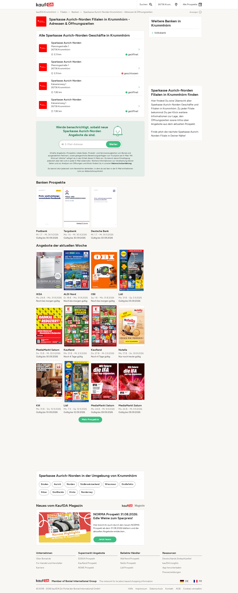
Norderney (87, 492)
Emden (44, 484)
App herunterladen (171, 567)
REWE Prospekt (86, 567)
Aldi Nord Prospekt (129, 558)
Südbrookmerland (89, 484)
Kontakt (169, 588)
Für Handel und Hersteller (49, 563)
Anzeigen (194, 12)
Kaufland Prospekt (87, 563)
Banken (75, 12)
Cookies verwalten (192, 588)
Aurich (57, 484)
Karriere (40, 567)
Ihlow (44, 492)
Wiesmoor (110, 484)
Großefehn (127, 484)
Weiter (113, 144)
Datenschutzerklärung (121, 163)
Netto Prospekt (128, 563)
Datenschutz (156, 588)
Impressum (141, 588)
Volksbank (160, 32)
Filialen (63, 12)
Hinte (72, 492)
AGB (178, 588)
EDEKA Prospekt (86, 558)
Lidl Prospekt (126, 567)
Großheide (58, 492)
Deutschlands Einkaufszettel (176, 558)
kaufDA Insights (170, 563)
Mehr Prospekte (90, 419)
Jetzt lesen (105, 539)
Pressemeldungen (171, 572)
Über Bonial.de (43, 558)
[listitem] (49, 213)
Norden (71, 484)
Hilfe (130, 588)
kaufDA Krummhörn (46, 12)
